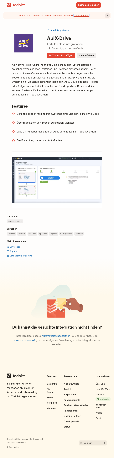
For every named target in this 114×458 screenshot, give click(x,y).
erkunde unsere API (24, 340)
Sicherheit (11, 439)
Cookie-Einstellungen (16, 442)
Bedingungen (36, 439)
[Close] (107, 15)
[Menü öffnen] (104, 5)
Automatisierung (15, 221)
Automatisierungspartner (55, 335)
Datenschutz (23, 439)
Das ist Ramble (81, 15)
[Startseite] (16, 5)
